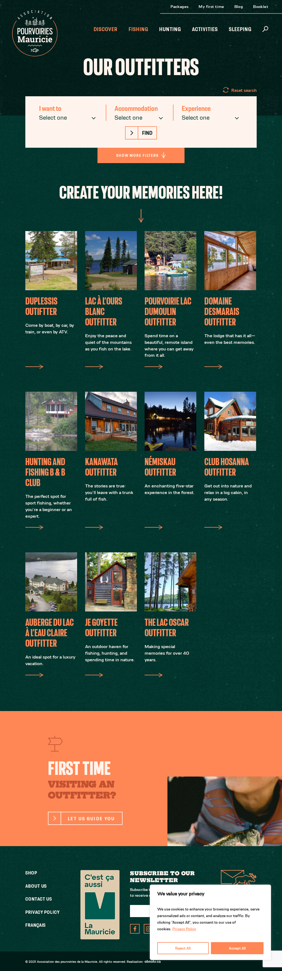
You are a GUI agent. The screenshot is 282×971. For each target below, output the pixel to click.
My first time (211, 6)
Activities (205, 29)
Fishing (138, 29)
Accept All (237, 948)
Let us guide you (91, 818)
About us (36, 886)
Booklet (260, 6)
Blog (238, 6)
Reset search (244, 90)
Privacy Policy (184, 929)
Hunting (170, 29)
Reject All (183, 948)
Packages (179, 6)
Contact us (38, 899)
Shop (31, 873)
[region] (210, 922)
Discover (106, 29)
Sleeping (240, 29)
